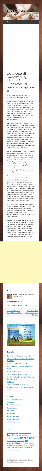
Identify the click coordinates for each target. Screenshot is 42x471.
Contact (21, 462)
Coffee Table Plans (11, 441)
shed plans (31, 445)
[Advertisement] (21, 45)
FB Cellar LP (11, 402)
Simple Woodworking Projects (14, 447)
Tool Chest (10, 382)
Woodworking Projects (13, 422)
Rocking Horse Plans (23, 445)
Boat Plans (10, 396)
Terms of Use (23, 460)
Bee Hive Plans (27, 433)
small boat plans (26, 447)
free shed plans (20, 441)
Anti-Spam (15, 462)
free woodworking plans (17, 441)
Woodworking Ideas (13, 416)
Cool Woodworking (20, 11)
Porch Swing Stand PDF (14, 301)
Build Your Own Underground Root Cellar (19, 356)
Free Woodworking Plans (14, 405)
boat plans (27, 437)
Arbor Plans (10, 433)
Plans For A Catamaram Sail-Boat (17, 364)
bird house (13, 435)
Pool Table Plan (14, 445)
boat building (17, 438)
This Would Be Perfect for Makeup (17, 385)
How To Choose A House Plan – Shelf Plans (14, 312)
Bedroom (21, 433)
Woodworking (11, 413)
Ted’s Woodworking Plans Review (17, 305)
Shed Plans (10, 411)
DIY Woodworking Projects (15, 399)
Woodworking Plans (13, 419)
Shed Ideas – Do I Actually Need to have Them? (31, 313)
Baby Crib (15, 433)
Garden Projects (12, 408)
